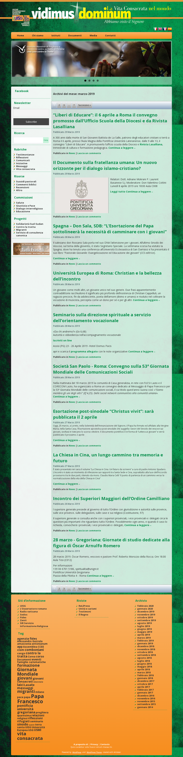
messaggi (25, 688)
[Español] (170, 30)
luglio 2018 (143, 660)
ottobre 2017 (145, 684)
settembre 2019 (146, 620)
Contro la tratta (26, 226)
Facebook (22, 91)
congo (21, 653)
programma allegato (84, 351)
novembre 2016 (146, 698)
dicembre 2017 (145, 681)
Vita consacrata (25, 169)
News (72, 153)
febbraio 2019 (145, 640)
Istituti (55, 35)
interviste (38, 682)
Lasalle (29, 685)
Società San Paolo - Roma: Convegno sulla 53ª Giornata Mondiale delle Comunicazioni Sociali (111, 369)
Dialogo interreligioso (29, 208)
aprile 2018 (143, 669)
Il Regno (83, 614)
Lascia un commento (89, 153)
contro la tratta (29, 654)
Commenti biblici (26, 184)
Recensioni (22, 187)
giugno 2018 (144, 663)
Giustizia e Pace (25, 205)
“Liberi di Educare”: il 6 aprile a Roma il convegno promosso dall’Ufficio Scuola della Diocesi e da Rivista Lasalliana (110, 120)
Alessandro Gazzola (30, 641)
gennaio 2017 (145, 692)
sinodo (22, 724)
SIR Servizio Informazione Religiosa (34, 624)
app (20, 646)
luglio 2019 (143, 626)
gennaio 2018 (145, 678)
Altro (19, 190)
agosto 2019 (144, 623)
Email (16, 108)
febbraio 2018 (145, 675)
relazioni (37, 715)
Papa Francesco (30, 699)
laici (20, 684)
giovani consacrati (30, 679)
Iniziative (21, 163)
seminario (36, 721)
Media (93, 35)
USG (30, 730)
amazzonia (24, 643)
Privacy (94, 744)
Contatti (110, 35)
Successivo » (84, 105)
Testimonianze (25, 154)
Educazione (23, 211)
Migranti (21, 229)
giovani (24, 678)
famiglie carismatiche (31, 662)
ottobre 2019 (145, 617)
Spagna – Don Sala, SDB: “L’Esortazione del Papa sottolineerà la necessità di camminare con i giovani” (110, 229)
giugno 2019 (144, 629)
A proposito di (81, 744)
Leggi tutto (117, 191)
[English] (160, 30)
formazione (28, 665)
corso (40, 656)
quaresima (24, 715)
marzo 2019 (143, 637)
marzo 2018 (143, 672)
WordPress (76, 752)
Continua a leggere (122, 147)
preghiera (42, 712)
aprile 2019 (143, 634)
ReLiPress (84, 605)
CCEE (41, 646)
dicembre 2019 (145, 611)
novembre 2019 (146, 614)
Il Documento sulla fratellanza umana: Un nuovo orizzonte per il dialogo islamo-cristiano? (105, 165)
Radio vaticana (29, 611)
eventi (36, 659)
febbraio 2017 (145, 689)
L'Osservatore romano (33, 608)
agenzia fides (27, 638)
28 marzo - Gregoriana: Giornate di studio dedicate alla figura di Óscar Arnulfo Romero (111, 542)
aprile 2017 (143, 686)
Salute (20, 202)
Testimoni (85, 611)
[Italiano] (155, 30)
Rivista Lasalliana (151, 144)
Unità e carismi (88, 608)
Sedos (23, 614)
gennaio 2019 (145, 643)
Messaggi (22, 166)
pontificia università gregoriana (26, 708)
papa (27, 697)
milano (39, 692)
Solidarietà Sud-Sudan (29, 223)
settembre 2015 (146, 704)
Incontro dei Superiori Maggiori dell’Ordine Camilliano (111, 498)
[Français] (165, 30)
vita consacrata (30, 735)
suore (31, 725)
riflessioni (35, 718)
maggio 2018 (144, 666)
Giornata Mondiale (27, 671)
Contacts (105, 744)
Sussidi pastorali (26, 181)
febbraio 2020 (145, 605)
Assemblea (30, 646)
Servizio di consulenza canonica (29, 234)
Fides (23, 617)
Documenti (75, 35)
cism (20, 650)
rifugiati (23, 721)
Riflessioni (22, 157)
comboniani (34, 649)
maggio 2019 (144, 631)
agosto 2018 (144, 657)
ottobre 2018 (145, 652)
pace (20, 697)
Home (20, 35)
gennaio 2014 (145, 707)
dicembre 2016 (145, 695)
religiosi (22, 718)
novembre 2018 (146, 649)
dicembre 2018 (145, 646)
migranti (26, 691)
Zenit (23, 620)
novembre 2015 (146, 701)
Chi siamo (37, 35)
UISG (23, 605)
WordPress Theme (94, 752)
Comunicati (23, 160)
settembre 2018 (146, 655)
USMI (37, 730)
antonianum (40, 643)
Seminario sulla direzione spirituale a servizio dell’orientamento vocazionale (102, 317)
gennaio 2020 (145, 608)
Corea (31, 656)
